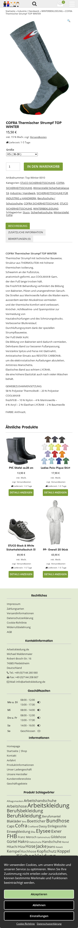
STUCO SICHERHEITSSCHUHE (37, 183)
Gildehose (58, 837)
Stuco (26, 212)
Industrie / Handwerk (28, 11)
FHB (12, 836)
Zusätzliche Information (25, 232)
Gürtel (12, 841)
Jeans (51, 846)
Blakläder (14, 821)
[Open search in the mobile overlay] (34, 4)
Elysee (43, 830)
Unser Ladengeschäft (19, 769)
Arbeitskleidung (48, 805)
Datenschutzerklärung (49, 923)
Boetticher (36, 820)
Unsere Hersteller (17, 774)
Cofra (9, 215)
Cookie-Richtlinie (25, 923)
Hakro (23, 841)
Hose (30, 846)
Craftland (33, 826)
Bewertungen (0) (19, 239)
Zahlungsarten (15, 608)
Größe (10, 149)
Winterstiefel (61, 212)
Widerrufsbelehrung (19, 627)
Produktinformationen (20, 765)
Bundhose (57, 820)
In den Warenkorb (43, 166)
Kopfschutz (47, 851)
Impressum (13, 604)
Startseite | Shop (17, 751)
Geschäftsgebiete (17, 783)
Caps (10, 826)
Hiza (21, 846)
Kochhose (28, 851)
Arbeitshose (17, 806)
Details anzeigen (21, 492)
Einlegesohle (57, 826)
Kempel (14, 851)
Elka (33, 832)
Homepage (13, 746)
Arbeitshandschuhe (40, 800)
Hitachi (12, 846)
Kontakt (11, 755)
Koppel (63, 851)
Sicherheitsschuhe (41, 212)
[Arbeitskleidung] (11, 4)
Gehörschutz (43, 837)
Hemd (65, 842)
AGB (9, 632)
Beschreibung (17, 226)
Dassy (43, 826)
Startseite (10, 11)
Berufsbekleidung (25, 811)
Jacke (41, 846)
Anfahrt (11, 760)
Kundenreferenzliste (19, 779)
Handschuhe (51, 841)
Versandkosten (38, 137)
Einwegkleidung (18, 831)
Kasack (59, 847)
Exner (56, 831)
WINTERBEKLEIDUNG (52, 11)
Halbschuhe (35, 842)
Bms (24, 821)
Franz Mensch (27, 837)
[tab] (18, 226)
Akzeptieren (39, 894)
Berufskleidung (24, 815)
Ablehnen (39, 905)
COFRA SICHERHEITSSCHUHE (41, 203)
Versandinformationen (20, 613)
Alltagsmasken (15, 801)
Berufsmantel (51, 816)
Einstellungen (39, 916)
